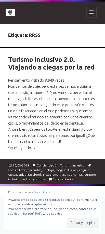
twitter (27, 179)
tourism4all (75, 174)
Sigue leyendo (22, 148)
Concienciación (47, 165)
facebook (35, 174)
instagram (50, 174)
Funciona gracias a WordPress (29, 192)
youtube (39, 179)
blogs (50, 170)
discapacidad (17, 174)
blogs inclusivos (66, 170)
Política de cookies (48, 213)
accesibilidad (17, 170)
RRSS (62, 174)
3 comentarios (63, 179)
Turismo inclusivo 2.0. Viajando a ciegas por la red (51, 63)
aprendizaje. (36, 170)
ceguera (84, 170)
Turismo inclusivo (72, 165)
